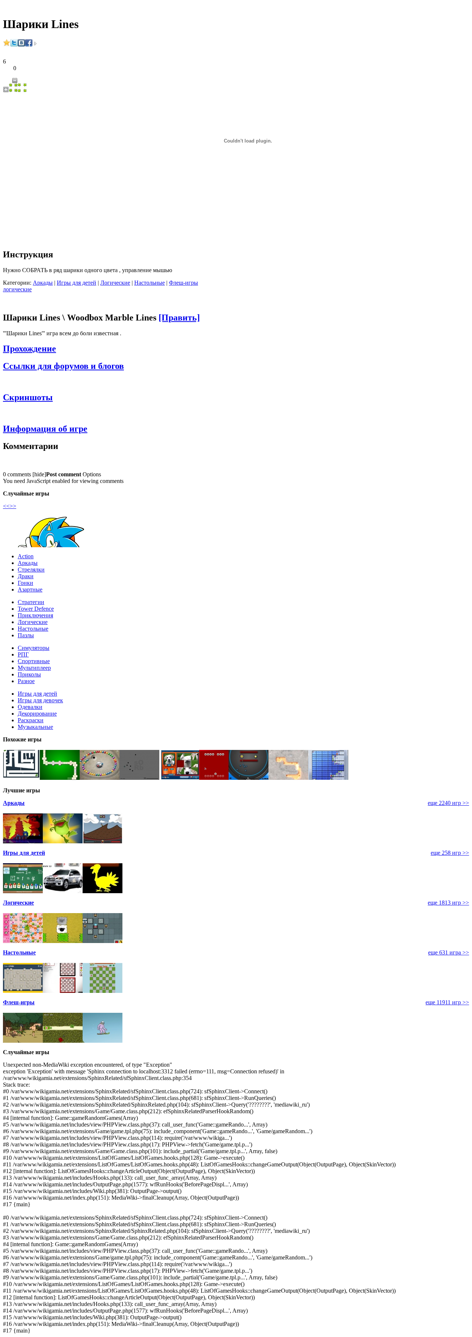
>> (13, 506)
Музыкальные (35, 727)
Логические (115, 283)
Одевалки (30, 707)
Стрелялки (31, 569)
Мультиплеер (34, 668)
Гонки (25, 583)
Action (26, 556)
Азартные (30, 589)
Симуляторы (33, 648)
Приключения (35, 615)
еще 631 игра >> (448, 952)
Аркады (43, 283)
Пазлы (26, 635)
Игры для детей (76, 283)
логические (17, 289)
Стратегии (31, 602)
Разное (26, 681)
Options (92, 474)
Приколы (29, 674)
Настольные (149, 283)
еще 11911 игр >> (447, 1002)
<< (6, 506)
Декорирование (37, 713)
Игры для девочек (40, 700)
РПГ (23, 654)
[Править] (179, 317)
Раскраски (31, 720)
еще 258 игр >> (450, 853)
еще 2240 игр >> (448, 803)
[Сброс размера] (13, 90)
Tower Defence (36, 609)
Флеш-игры (183, 283)
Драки (26, 576)
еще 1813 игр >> (448, 902)
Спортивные (34, 661)
